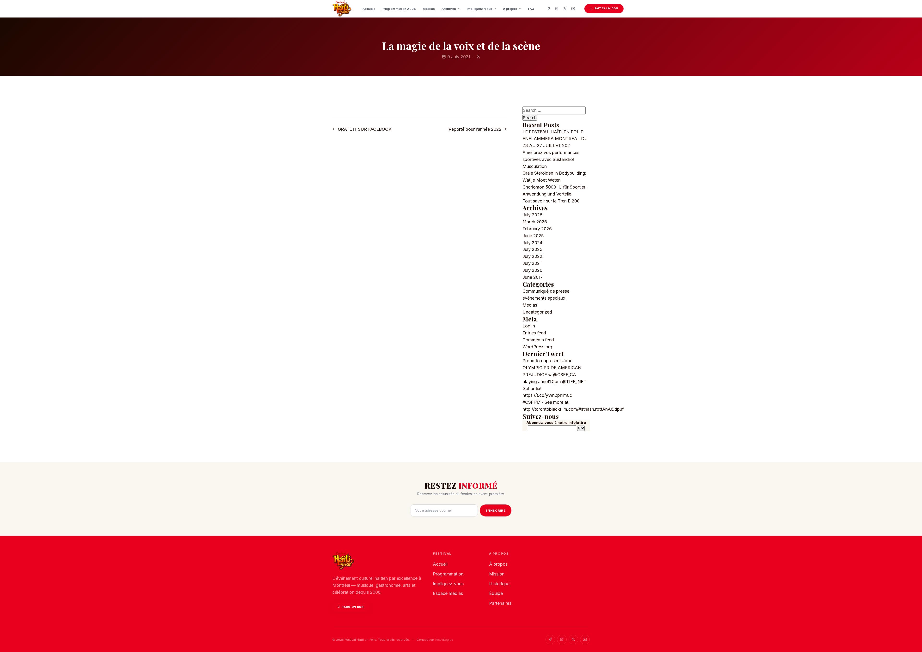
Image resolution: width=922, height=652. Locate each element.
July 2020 (532, 270)
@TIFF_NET (574, 381)
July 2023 (532, 249)
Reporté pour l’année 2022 (476, 129)
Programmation (448, 573)
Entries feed (534, 332)
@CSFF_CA (564, 374)
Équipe (496, 593)
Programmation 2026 (399, 9)
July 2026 (532, 214)
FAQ (531, 9)
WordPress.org (537, 346)
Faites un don (606, 8)
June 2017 (532, 277)
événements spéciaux (543, 298)
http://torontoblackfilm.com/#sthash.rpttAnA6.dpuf (573, 409)
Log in (528, 325)
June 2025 (533, 235)
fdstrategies (444, 639)
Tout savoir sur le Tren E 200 (551, 200)
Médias (429, 9)
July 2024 (532, 242)
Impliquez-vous (479, 9)
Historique (499, 583)
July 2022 (532, 256)
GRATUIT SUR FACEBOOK (364, 129)
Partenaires (500, 603)
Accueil (369, 9)
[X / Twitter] (565, 8)
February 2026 (537, 228)
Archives (449, 9)
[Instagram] (556, 8)
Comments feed (538, 339)
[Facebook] (548, 8)
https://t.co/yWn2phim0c (547, 395)
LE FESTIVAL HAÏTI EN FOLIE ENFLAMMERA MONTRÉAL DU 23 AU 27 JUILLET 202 (555, 138)
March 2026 (534, 221)
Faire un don (353, 607)
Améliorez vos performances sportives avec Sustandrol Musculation (550, 159)
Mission (496, 573)
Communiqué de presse (545, 291)
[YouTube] (573, 8)
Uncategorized (537, 311)
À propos (510, 9)
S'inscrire (495, 510)
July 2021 (531, 263)
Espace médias (448, 593)
